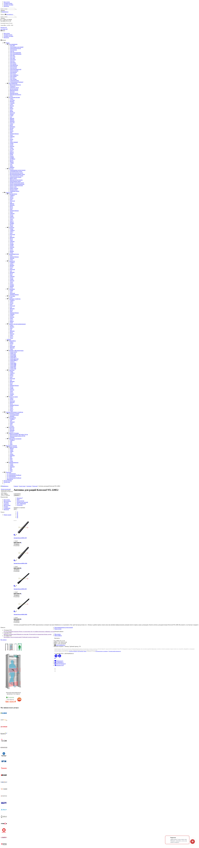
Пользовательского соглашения (101, 651)
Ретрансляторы (8, 480)
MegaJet (12, 118)
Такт (11, 164)
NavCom (12, 122)
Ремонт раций (7, 514)
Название (19, 498)
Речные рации (13, 189)
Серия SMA (13, 363)
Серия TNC (13, 367)
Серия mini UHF (14, 359)
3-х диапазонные (11, 476)
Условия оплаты (8, 3)
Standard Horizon (14, 133)
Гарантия (6, 504)
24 (17, 513)
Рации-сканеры (14, 188)
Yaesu (11, 147)
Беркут (12, 153)
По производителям (14, 97)
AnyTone (12, 100)
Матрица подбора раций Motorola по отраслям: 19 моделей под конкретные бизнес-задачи (27, 634)
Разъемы (12, 437)
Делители (11, 427)
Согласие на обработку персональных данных (77, 651)
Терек (11, 166)
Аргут (11, 150)
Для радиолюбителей (15, 69)
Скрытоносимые (14, 80)
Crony (11, 104)
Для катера (13, 59)
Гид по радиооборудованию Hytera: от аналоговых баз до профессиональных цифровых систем (29, 631)
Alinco (11, 98)
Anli (11, 420)
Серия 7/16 (13, 353)
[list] (15, 520)
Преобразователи (13, 462)
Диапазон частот (14, 87)
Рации (7, 42)
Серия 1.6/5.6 (13, 352)
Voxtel (11, 145)
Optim (11, 124)
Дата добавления (21, 503)
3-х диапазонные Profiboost (14, 478)
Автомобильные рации (16, 171)
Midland (12, 119)
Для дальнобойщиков (15, 54)
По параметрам (13, 83)
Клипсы (9, 339)
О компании (7, 508)
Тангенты (11, 370)
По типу (11, 168)
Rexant (11, 128)
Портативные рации (15, 181)
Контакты (6, 6)
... (4, 483)
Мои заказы (57, 634)
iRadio (11, 111)
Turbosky (12, 136)
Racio (11, 125)
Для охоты (12, 62)
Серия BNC (13, 354)
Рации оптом (57, 629)
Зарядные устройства (14, 298)
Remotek (12, 430)
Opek (11, 423)
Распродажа (7, 482)
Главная (16, 486)
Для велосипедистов (15, 48)
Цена (11, 96)
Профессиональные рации (17, 182)
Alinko (11, 451)
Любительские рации (15, 177)
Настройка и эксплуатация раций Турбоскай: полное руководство (21, 637)
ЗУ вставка (12, 296)
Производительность (15, 94)
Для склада (13, 73)
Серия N (12, 361)
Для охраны (13, 63)
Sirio (11, 443)
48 (17, 516)
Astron (11, 454)
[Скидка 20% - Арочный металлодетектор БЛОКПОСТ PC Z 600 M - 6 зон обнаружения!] (27, 673)
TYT (11, 138)
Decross (12, 105)
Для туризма (13, 79)
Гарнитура (12, 261)
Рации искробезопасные (16, 185)
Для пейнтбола (14, 65)
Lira (11, 117)
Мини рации (13, 178)
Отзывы (6, 506)
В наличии (20, 505)
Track (11, 135)
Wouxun (12, 146)
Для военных (13, 49)
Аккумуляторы (13, 194)
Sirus (11, 132)
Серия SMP (13, 366)
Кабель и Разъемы (14, 433)
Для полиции (13, 66)
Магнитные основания (15, 438)
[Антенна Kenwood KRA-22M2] (106, 553)
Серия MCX (13, 357)
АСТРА (12, 149)
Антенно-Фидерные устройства (14, 412)
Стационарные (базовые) (16, 82)
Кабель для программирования (17, 324)
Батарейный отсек (14, 254)
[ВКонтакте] (56, 656)
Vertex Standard (14, 142)
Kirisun (12, 114)
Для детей (12, 56)
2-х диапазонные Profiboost (14, 475)
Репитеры (8, 472)
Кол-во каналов (14, 89)
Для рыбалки (13, 72)
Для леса (12, 61)
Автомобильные (14, 415)
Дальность (12, 86)
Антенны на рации (14, 413)
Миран (12, 161)
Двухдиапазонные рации (16, 175)
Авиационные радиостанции (17, 170)
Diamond (12, 422)
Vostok (11, 143)
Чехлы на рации (13, 396)
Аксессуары (9, 192)
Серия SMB (13, 364)
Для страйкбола (14, 75)
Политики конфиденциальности (115, 651)
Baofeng (12, 101)
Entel (11, 107)
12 (17, 512)
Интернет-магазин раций (6, 489)
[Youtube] (59, 656)
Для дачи (12, 55)
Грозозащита (12, 417)
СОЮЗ (12, 163)
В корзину (16, 544)
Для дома (12, 58)
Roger (11, 129)
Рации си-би (13, 187)
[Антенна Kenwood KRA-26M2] (106, 604)
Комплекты (10, 479)
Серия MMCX (13, 360)
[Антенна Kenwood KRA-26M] (106, 578)
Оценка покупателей (22, 502)
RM (11, 457)
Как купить (7, 2)
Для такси (12, 77)
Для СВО (12, 45)
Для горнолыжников (15, 52)
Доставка (6, 502)
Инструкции (7, 505)
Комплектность (14, 90)
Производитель (14, 93)
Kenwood (12, 112)
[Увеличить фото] (14, 534)
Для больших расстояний (16, 47)
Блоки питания (13, 447)
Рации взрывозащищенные (17, 184)
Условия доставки (8, 4)
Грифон (12, 157)
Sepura (11, 131)
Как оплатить (7, 501)
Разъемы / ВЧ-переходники (16, 350)
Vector (11, 139)
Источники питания (11, 445)
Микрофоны (12, 340)
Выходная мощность (15, 84)
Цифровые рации (14, 191)
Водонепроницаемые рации (17, 174)
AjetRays (12, 195)
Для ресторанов (14, 70)
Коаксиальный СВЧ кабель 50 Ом (19, 434)
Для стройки (13, 76)
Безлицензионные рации (16, 173)
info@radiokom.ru (9, 14)
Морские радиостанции (16, 180)
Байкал (12, 152)
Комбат (12, 251)
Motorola (12, 121)
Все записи (4, 639)
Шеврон (12, 167)
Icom (11, 110)
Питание (12, 91)
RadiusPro (12, 126)
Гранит (12, 156)
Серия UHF (13, 368)
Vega (11, 140)
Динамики (12, 289)
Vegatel (12, 244)
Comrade (12, 103)
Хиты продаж (20, 500)
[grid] (14, 520)
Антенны (11, 227)
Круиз (11, 160)
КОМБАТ (12, 159)
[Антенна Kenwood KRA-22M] (106, 527)
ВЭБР (11, 154)
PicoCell (12, 429)
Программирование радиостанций (63, 627)
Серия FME (13, 356)
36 (17, 514)
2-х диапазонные (11, 473)
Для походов (13, 68)
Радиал (12, 426)
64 (17, 517)
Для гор (12, 51)
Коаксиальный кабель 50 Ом (17, 436)
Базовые (12, 416)
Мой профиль (58, 635)
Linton (11, 115)
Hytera (11, 108)
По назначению (13, 44)
